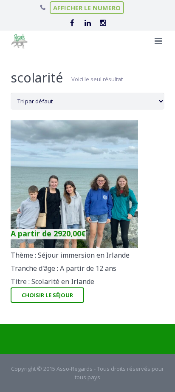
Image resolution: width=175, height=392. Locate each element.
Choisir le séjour (47, 295)
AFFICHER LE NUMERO (87, 7)
